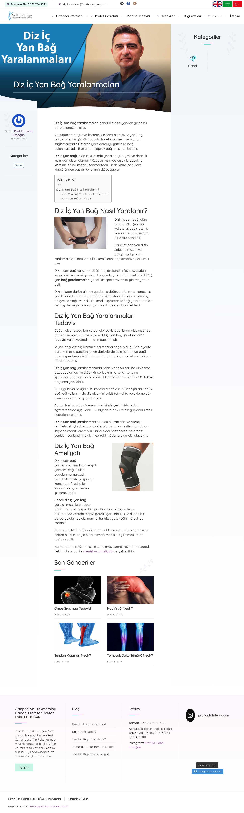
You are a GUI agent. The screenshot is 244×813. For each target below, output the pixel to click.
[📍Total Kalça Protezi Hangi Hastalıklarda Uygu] (224, 749)
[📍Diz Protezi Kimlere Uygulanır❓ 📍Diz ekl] (190, 742)
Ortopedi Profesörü (69, 16)
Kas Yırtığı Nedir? (84, 731)
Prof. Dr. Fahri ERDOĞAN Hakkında (34, 799)
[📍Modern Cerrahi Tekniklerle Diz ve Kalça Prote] (224, 728)
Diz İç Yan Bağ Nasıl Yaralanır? (77, 189)
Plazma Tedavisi (138, 16)
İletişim (235, 16)
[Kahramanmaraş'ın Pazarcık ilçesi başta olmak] (224, 735)
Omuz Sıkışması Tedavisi (89, 724)
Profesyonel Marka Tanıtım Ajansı (49, 806)
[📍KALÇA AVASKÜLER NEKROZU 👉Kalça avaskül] (190, 728)
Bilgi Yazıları (192, 16)
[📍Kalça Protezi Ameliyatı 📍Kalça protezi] (213, 756)
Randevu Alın (79, 799)
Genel (19, 165)
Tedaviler (168, 16)
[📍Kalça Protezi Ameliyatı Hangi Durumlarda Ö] (213, 728)
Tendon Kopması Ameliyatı (91, 754)
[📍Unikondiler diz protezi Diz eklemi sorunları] (201, 728)
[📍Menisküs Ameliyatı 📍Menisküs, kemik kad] (201, 756)
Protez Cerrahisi (106, 16)
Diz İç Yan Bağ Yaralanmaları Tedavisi (84, 194)
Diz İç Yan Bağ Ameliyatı (76, 198)
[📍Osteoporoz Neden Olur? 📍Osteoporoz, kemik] (213, 735)
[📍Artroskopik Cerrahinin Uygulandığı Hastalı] (224, 756)
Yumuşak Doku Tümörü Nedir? (93, 746)
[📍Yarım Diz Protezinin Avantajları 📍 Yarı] (190, 756)
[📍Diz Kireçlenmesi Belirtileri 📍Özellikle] (190, 749)
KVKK (217, 16)
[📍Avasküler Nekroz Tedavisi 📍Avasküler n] (213, 749)
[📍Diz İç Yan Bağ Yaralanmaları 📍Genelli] (224, 742)
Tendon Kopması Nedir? (89, 739)
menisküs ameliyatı (98, 551)
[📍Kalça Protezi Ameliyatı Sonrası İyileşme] (213, 742)
